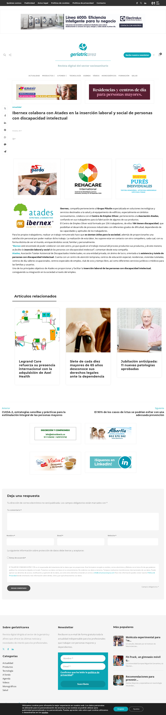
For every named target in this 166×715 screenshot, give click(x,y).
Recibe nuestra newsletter (137, 55)
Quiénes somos (14, 3)
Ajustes (136, 709)
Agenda (87, 76)
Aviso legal (43, 3)
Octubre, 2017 (17, 131)
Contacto (101, 3)
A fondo (61, 76)
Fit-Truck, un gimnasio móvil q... (143, 658)
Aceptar (120, 709)
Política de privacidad (83, 3)
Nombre (11, 535)
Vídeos (96, 76)
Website (112, 535)
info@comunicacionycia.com (104, 573)
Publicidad (30, 3)
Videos (6, 682)
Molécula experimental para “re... (143, 639)
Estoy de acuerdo (17, 558)
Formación (124, 76)
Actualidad (34, 76)
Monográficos (109, 76)
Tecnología (75, 76)
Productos (47, 76)
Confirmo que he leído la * (80, 673)
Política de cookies (60, 3)
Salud (134, 76)
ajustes (45, 712)
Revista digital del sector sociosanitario (83, 65)
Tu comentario (14, 510)
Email (60, 535)
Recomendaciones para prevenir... (140, 678)
